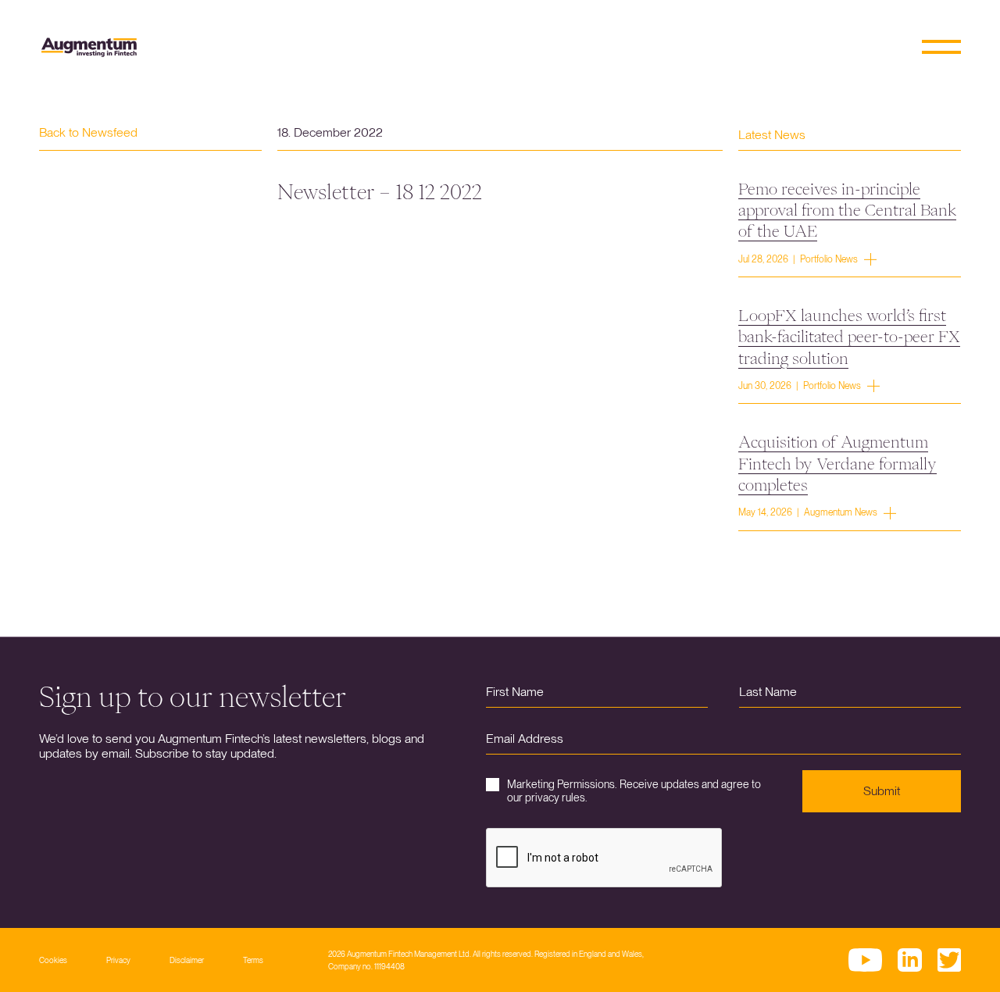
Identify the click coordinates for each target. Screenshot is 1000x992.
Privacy (118, 960)
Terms (253, 960)
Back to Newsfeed (88, 132)
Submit (881, 790)
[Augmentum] (89, 47)
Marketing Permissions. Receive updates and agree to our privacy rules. (634, 791)
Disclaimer (187, 960)
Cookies (53, 960)
